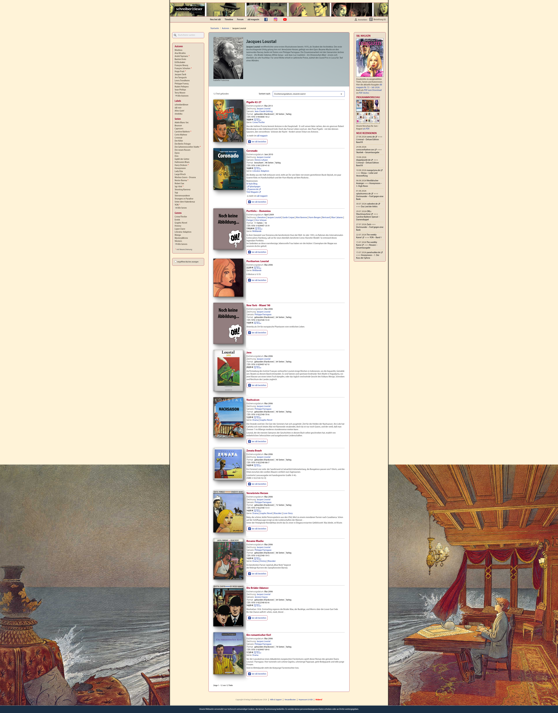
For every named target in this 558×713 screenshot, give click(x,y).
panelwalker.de (373, 252)
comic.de (371, 137)
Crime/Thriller (181, 217)
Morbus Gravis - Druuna (185, 177)
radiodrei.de (372, 204)
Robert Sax (179, 183)
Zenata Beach (254, 450)
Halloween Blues (182, 162)
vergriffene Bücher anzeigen (187, 262)
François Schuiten (183, 68)
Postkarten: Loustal (257, 261)
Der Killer (179, 141)
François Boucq (181, 65)
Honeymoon (180, 168)
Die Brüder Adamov (257, 588)
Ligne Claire (180, 229)
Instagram (276, 19)
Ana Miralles (180, 53)
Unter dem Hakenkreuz (185, 202)
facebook (267, 19)
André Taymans (182, 56)
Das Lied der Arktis (369, 206)
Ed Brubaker (180, 62)
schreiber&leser (181, 105)
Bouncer (178, 126)
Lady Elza (179, 171)
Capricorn (179, 129)
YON (177, 205)
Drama (255, 420)
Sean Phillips (180, 90)
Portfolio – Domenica (258, 211)
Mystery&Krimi (181, 238)
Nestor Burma (181, 180)
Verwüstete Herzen (257, 493)
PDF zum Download (373, 90)
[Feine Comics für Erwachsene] (189, 9)
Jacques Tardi (180, 74)
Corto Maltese (181, 135)
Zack (369, 224)
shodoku (178, 114)
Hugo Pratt (180, 71)
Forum (240, 19)
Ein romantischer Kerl (258, 635)
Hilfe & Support (276, 700)
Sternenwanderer (182, 196)
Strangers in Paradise (184, 199)
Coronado (251, 151)
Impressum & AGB (306, 700)
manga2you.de (373, 170)
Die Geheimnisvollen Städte (188, 147)
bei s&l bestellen (257, 141)
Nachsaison (252, 400)
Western (178, 241)
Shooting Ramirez (182, 190)
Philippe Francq (181, 84)
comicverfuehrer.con (365, 150)
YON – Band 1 (376, 237)
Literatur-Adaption (183, 232)
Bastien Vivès (180, 59)
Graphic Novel (181, 223)
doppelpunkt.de (363, 160)
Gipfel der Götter (182, 159)
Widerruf (318, 700)
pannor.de (253, 189)
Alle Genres (181, 244)
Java (248, 352)
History (178, 226)
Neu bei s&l (215, 19)
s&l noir (178, 108)
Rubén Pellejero (182, 87)
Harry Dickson (182, 165)
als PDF (366, 129)
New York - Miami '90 (258, 305)
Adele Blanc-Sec (182, 122)
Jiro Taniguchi (181, 77)
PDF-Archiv (364, 93)
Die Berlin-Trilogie (183, 144)
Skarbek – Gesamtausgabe (367, 152)
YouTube (286, 19)
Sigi (176, 193)
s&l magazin (253, 19)
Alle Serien (181, 208)
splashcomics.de (363, 194)
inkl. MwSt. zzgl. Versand (257, 119)
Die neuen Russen (182, 150)
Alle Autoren (181, 96)
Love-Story (288, 513)
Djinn (177, 153)
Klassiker (278, 513)
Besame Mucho (255, 541)
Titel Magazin (252, 192)
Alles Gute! (179, 111)
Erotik (177, 220)
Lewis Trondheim (182, 81)
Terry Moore (180, 93)
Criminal (178, 138)
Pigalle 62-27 (253, 102)
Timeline (229, 19)
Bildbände (256, 231)
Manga (178, 235)
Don (176, 156)
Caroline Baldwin (183, 132)
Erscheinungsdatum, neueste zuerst (308, 94)
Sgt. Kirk (179, 186)
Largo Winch (180, 174)
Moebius (178, 50)
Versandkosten (290, 700)
